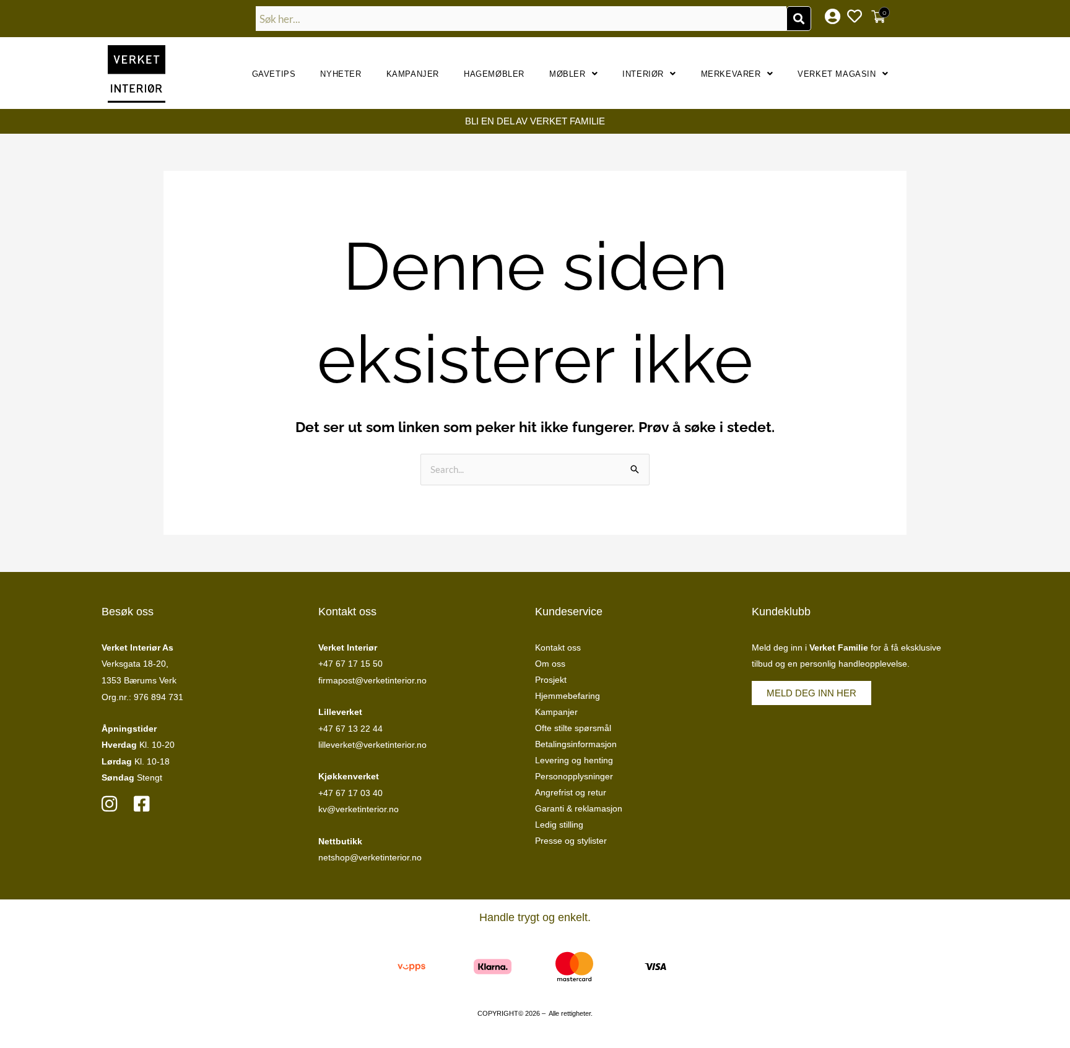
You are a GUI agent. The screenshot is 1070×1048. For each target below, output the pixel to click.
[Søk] (798, 18)
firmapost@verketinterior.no (372, 680)
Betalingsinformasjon (576, 744)
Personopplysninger (574, 776)
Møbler (567, 74)
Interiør (643, 74)
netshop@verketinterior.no (370, 857)
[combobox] (521, 18)
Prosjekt (551, 680)
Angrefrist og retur (570, 792)
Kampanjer (412, 74)
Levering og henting (574, 760)
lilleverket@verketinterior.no (372, 745)
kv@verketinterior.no (358, 809)
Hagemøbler (494, 74)
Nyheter (340, 74)
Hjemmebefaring (567, 696)
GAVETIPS (274, 74)
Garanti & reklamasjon (578, 808)
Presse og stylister (571, 841)
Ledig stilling (559, 824)
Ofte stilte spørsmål (573, 728)
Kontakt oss (558, 647)
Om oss (550, 664)
